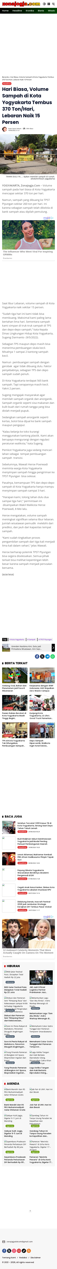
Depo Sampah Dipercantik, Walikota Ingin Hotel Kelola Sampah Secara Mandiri (41, 743)
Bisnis (34, 708)
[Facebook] (37, 656)
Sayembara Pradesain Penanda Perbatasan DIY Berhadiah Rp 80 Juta (15, 1160)
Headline (7, 83)
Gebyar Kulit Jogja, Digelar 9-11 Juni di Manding (13, 1133)
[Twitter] (42, 656)
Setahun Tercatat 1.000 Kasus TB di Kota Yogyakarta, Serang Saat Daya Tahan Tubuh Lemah (34, 826)
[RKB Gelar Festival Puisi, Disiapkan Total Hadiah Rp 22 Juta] (15, 977)
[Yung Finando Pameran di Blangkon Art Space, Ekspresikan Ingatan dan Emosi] (15, 1058)
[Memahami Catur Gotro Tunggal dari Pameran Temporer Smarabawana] (41, 1032)
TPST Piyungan (46, 639)
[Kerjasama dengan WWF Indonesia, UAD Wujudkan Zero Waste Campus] (42, 675)
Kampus (35, 680)
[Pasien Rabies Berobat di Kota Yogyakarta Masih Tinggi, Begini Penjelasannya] (14, 703)
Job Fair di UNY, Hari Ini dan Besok (40, 1106)
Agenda (9, 1100)
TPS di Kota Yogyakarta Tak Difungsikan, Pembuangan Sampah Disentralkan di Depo (13, 743)
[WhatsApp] (52, 656)
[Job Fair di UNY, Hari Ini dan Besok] (41, 1095)
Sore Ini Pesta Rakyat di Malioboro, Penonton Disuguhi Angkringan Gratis (15, 1044)
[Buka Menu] (48, 3)
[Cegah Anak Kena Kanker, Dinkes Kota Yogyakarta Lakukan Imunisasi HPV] (8, 890)
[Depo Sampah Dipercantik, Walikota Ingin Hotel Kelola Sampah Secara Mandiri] (42, 730)
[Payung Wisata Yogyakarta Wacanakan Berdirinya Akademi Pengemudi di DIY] (8, 874)
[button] (44, 3)
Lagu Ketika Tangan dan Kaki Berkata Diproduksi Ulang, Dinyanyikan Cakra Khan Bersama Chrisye (40, 1070)
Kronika (35, 735)
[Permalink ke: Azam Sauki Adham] (5, 129)
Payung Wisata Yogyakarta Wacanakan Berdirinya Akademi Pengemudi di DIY (33, 873)
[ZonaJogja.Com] (21, 3)
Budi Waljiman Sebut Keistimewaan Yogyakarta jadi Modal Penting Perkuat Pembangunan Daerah (34, 841)
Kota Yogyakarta (17, 639)
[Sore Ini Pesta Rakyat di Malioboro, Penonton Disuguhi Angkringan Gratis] (15, 1032)
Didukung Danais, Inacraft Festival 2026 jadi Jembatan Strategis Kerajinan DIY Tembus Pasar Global (34, 904)
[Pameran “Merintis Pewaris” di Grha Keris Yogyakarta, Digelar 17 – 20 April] (41, 1147)
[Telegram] (47, 656)
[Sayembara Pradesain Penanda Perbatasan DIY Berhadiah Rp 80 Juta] (15, 1147)
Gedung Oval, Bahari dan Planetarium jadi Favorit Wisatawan (14, 688)
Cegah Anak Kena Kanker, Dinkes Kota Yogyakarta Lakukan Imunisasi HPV (35, 888)
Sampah (32, 639)
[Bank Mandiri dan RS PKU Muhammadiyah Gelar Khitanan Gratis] (15, 1095)
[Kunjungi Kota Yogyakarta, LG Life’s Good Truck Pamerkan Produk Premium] (42, 703)
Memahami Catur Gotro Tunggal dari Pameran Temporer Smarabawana (41, 1044)
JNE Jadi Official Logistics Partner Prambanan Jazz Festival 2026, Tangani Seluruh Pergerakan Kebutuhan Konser (40, 990)
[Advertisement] (28, 44)
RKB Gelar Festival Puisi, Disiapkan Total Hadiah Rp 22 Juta (15, 990)
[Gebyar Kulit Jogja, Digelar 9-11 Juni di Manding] (15, 1121)
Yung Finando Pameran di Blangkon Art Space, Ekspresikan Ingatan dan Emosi (15, 1070)
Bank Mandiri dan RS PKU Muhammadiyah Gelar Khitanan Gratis (14, 1107)
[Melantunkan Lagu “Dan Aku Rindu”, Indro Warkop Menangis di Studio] (41, 1004)
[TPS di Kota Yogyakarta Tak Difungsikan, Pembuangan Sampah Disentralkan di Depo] (14, 730)
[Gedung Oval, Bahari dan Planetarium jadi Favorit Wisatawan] (14, 675)
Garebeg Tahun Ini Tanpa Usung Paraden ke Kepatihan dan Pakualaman (40, 1134)
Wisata (7, 680)
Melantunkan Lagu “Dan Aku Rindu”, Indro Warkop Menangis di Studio (41, 1016)
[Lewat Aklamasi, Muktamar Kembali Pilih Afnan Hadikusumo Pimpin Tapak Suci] (8, 858)
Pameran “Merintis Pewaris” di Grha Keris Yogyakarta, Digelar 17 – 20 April (40, 1160)
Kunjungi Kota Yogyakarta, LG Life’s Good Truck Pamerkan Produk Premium (40, 716)
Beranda (5, 77)
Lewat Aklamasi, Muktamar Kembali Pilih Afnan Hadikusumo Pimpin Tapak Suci (35, 857)
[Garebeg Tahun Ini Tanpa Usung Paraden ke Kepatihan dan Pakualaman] (41, 1121)
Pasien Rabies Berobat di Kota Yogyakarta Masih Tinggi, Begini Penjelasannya (14, 716)
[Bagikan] (52, 129)
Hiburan (10, 982)
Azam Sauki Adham (14, 128)
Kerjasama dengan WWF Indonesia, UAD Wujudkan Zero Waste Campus (42, 688)
